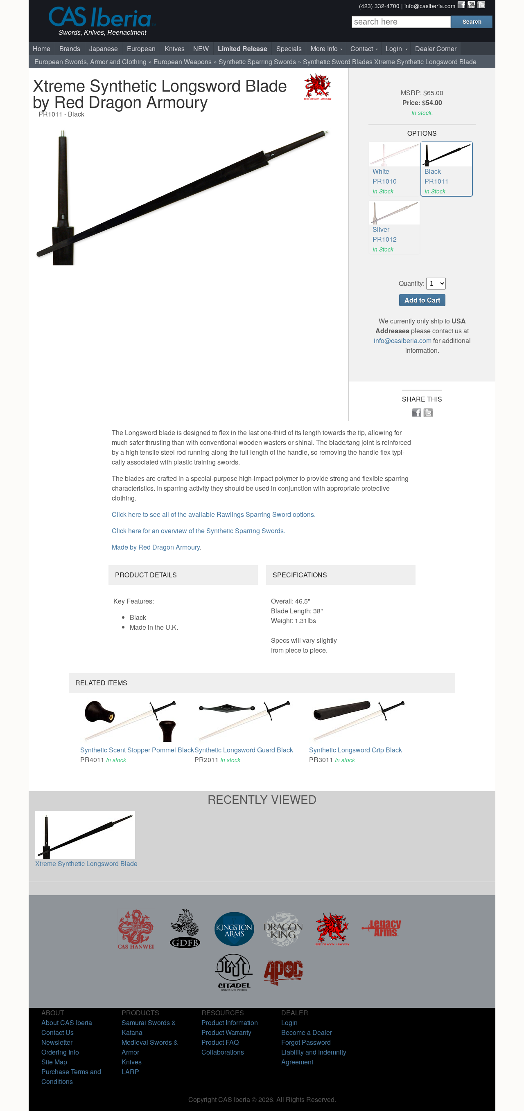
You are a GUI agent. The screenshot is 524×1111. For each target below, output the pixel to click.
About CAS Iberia (66, 1022)
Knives (175, 48)
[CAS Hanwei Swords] (135, 946)
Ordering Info (60, 1052)
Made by (156, 547)
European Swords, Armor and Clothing (90, 61)
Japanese (103, 48)
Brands (69, 48)
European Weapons (183, 61)
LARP (130, 1071)
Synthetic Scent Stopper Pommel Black (137, 749)
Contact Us (57, 1032)
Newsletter (56, 1042)
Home (41, 48)
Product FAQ (220, 1042)
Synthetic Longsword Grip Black (355, 749)
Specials (289, 48)
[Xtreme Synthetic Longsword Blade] (182, 192)
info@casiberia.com (429, 6)
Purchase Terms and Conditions (71, 1076)
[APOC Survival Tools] (283, 989)
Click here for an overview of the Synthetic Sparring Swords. (198, 530)
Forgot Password (306, 1042)
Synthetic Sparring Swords (257, 61)
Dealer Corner (435, 48)
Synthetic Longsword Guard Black (243, 749)
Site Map (54, 1061)
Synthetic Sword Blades (338, 61)
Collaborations (222, 1052)
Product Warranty (226, 1032)
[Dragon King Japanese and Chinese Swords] (283, 946)
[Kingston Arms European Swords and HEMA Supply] (234, 946)
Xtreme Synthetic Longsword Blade (86, 863)
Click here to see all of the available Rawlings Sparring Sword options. (214, 514)
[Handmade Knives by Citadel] (234, 989)
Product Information (229, 1022)
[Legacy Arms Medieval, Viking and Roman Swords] (381, 946)
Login (394, 48)
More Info (324, 48)
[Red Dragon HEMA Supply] (332, 946)
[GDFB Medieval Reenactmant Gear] (185, 946)
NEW (201, 48)
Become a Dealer (306, 1032)
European (141, 48)
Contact (361, 48)
